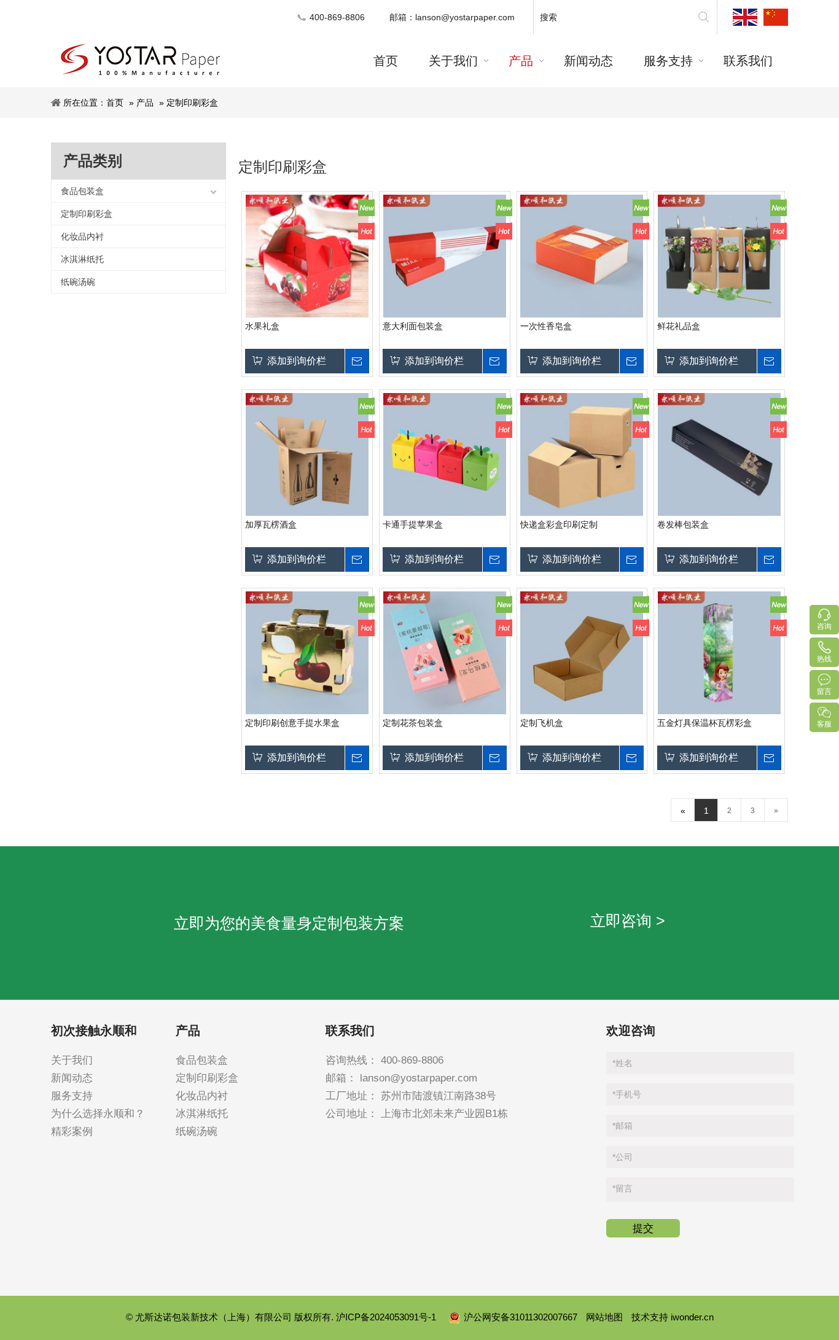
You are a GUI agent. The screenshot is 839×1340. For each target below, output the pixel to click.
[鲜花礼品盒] (719, 256)
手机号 (626, 1094)
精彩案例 (72, 1131)
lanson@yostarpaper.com (465, 17)
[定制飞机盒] (582, 652)
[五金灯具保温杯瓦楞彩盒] (719, 652)
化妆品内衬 (82, 236)
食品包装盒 (82, 191)
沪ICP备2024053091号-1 (387, 1317)
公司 (622, 1157)
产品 (145, 102)
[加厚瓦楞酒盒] (307, 454)
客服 (824, 724)
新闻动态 (72, 1078)
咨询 (824, 626)
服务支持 (72, 1096)
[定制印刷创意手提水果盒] (307, 652)
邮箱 (622, 1126)
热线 (824, 659)
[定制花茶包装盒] (445, 652)
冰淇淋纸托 (82, 259)
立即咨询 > (627, 920)
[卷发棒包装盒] (719, 454)
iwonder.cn (692, 1317)
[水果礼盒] (307, 256)
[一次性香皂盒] (582, 256)
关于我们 (72, 1060)
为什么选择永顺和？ (98, 1114)
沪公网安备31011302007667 (522, 1317)
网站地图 (604, 1317)
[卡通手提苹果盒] (445, 454)
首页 (114, 102)
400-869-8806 (412, 1060)
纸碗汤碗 (78, 282)
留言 (622, 1188)
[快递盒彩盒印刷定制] (582, 454)
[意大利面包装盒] (445, 256)
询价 (357, 361)
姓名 (622, 1063)
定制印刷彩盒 (192, 102)
